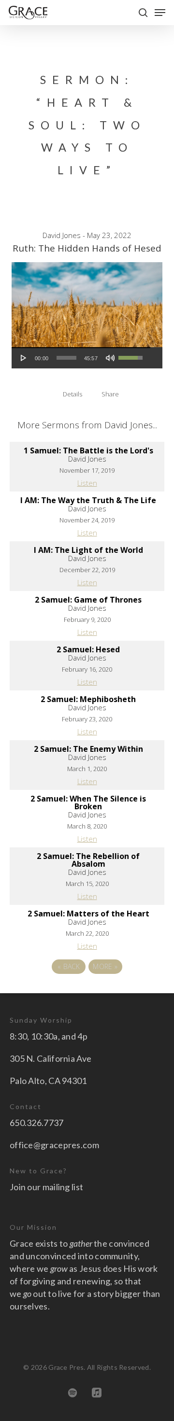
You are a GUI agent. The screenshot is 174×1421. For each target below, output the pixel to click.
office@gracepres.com (54, 1145)
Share (110, 394)
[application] (81, 357)
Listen (87, 483)
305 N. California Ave (50, 1058)
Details (72, 394)
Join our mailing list (46, 1187)
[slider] (66, 358)
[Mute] (110, 358)
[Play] (23, 358)
